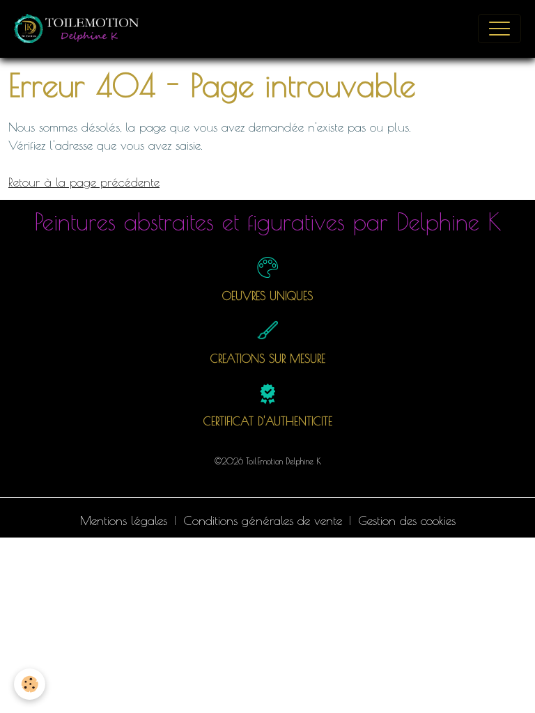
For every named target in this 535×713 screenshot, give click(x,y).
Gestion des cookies (407, 520)
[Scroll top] (507, 685)
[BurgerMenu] (499, 28)
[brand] (81, 28)
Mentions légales (123, 520)
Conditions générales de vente (262, 520)
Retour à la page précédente (84, 182)
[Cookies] (29, 684)
